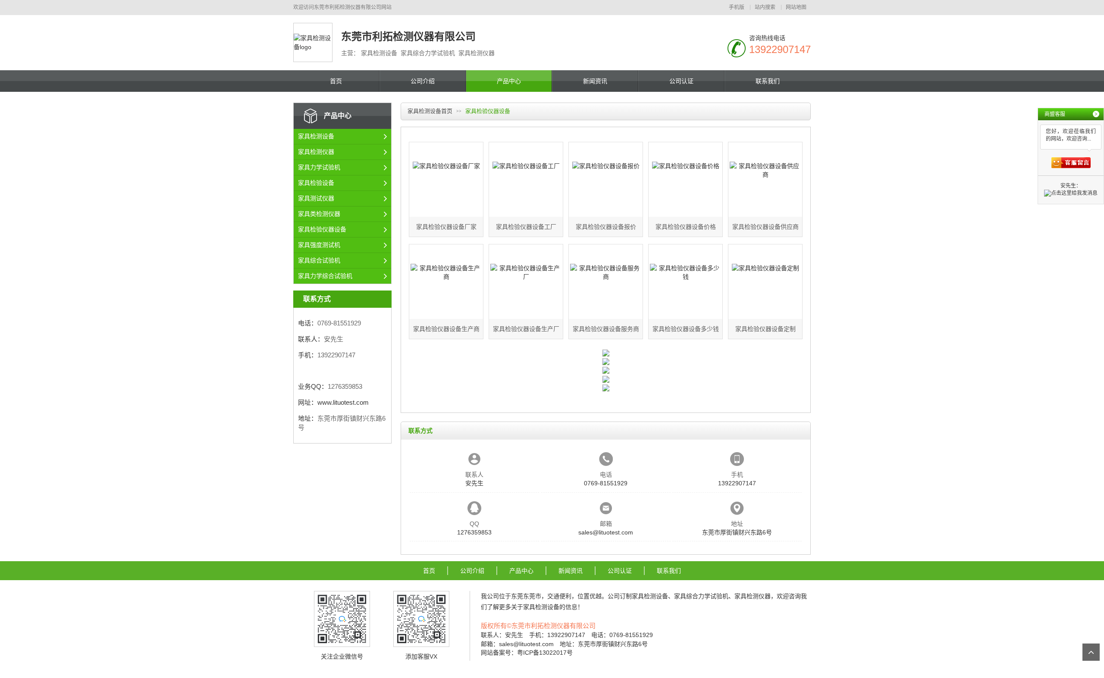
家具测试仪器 (316, 198)
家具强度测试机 (319, 244)
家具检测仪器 (316, 151)
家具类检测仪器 (319, 213)
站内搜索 (765, 7)
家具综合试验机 (319, 260)
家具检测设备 (316, 136)
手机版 (736, 7)
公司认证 (681, 81)
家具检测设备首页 (430, 111)
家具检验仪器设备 (322, 229)
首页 (336, 81)
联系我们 (768, 81)
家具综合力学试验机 (701, 596)
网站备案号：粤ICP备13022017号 (527, 652)
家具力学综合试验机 (325, 275)
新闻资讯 (595, 81)
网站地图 (796, 7)
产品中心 (509, 81)
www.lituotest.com (343, 402)
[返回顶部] (1091, 652)
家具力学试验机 (319, 167)
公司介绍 (423, 81)
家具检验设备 (316, 182)
